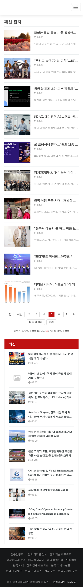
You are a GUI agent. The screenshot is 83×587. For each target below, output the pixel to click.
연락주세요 (59, 582)
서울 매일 (71, 559)
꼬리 (51, 322)
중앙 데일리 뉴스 (16, 559)
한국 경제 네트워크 (37, 565)
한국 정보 (49, 570)
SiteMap (71, 582)
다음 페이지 (36, 322)
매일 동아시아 (36, 559)
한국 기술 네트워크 (60, 554)
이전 (19, 314)
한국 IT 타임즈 (14, 570)
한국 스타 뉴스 (33, 570)
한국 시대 (18, 565)
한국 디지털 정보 (37, 554)
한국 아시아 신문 (60, 565)
